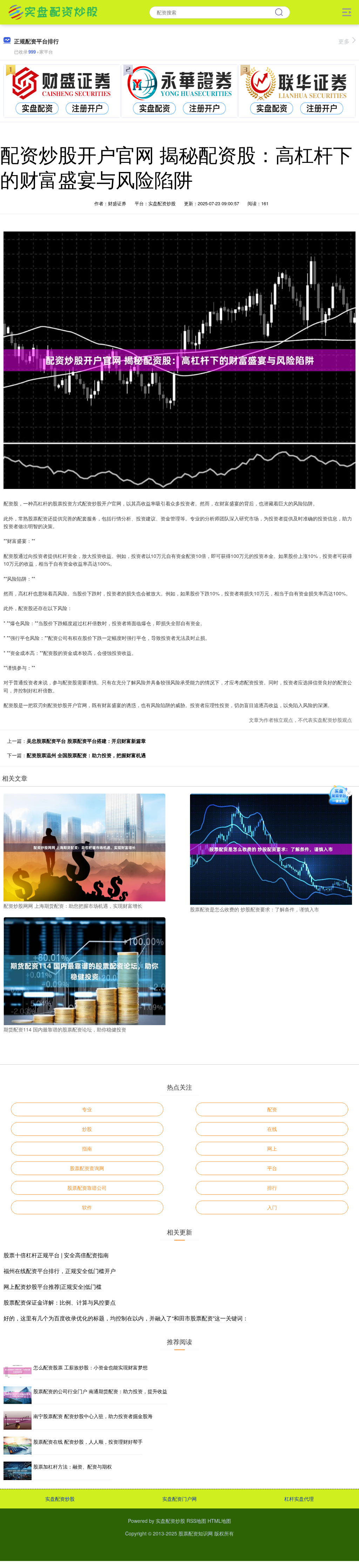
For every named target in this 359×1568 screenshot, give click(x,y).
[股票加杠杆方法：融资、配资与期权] (18, 1471)
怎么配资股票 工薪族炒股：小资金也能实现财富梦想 (90, 1367)
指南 (87, 1148)
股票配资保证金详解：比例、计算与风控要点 (60, 1302)
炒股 (87, 1128)
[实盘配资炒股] (53, 11)
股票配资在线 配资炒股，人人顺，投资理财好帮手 (88, 1441)
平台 (272, 1168)
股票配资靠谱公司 (87, 1187)
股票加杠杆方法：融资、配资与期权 (72, 1466)
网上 (272, 1148)
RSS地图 (196, 1520)
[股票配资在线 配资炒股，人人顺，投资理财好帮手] (18, 1446)
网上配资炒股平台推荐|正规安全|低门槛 (53, 1287)
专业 (87, 1109)
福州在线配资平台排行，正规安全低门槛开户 (60, 1271)
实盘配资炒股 (60, 1498)
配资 (272, 1109)
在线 (272, 1128)
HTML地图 (219, 1520)
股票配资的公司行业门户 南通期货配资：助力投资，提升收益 (100, 1391)
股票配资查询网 (87, 1168)
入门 (272, 1207)
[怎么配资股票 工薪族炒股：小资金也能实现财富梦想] (18, 1370)
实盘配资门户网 (179, 1498)
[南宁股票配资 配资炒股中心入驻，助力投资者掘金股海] (18, 1420)
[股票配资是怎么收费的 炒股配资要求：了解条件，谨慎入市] (271, 848)
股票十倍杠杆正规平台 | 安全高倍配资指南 (56, 1255)
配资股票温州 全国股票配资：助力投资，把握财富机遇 (86, 755)
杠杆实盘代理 (299, 1498)
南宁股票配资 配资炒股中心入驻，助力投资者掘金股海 (93, 1416)
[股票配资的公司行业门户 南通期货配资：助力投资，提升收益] (18, 1395)
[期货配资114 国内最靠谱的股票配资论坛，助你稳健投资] (84, 970)
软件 (87, 1207)
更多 (344, 41)
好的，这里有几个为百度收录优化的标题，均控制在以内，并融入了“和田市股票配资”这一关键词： (126, 1318)
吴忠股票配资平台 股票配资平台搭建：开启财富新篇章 (86, 740)
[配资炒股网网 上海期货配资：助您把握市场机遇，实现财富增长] (84, 846)
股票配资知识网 (195, 1533)
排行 (272, 1187)
